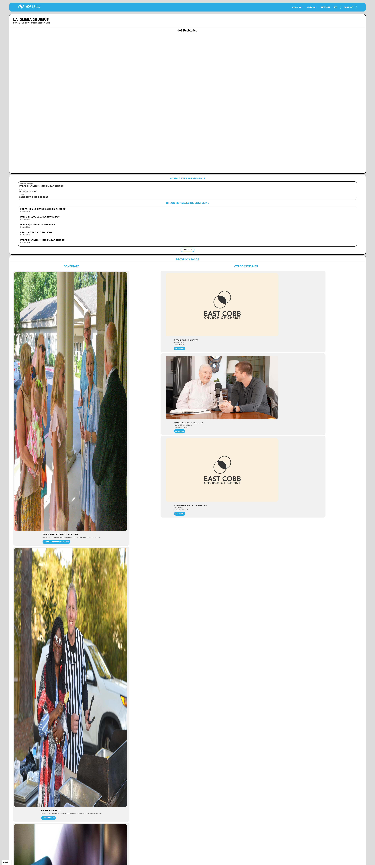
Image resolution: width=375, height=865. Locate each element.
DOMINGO (348, 7)
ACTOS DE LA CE (48, 818)
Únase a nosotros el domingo (56, 542)
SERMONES (325, 7)
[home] (29, 7)
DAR (335, 7)
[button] (297, 7)
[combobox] (7, 862)
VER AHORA (179, 348)
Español (5, 862)
